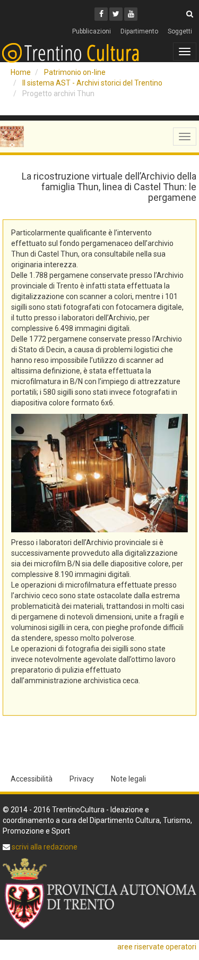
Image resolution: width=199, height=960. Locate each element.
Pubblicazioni (91, 31)
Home (21, 72)
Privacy (82, 779)
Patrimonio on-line (75, 72)
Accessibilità (32, 779)
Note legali (128, 779)
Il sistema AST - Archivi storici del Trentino (92, 83)
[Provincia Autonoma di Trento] (99, 893)
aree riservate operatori (156, 946)
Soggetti (180, 31)
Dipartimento (139, 31)
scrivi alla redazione (43, 847)
